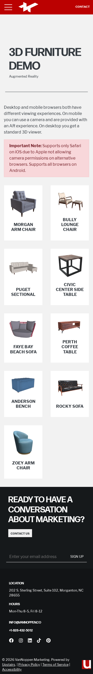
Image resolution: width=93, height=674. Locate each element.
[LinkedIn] (30, 640)
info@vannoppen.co (25, 622)
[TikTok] (39, 640)
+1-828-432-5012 (21, 630)
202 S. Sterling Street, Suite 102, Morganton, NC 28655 (46, 592)
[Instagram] (21, 640)
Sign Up (77, 557)
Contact (82, 7)
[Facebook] (11, 640)
